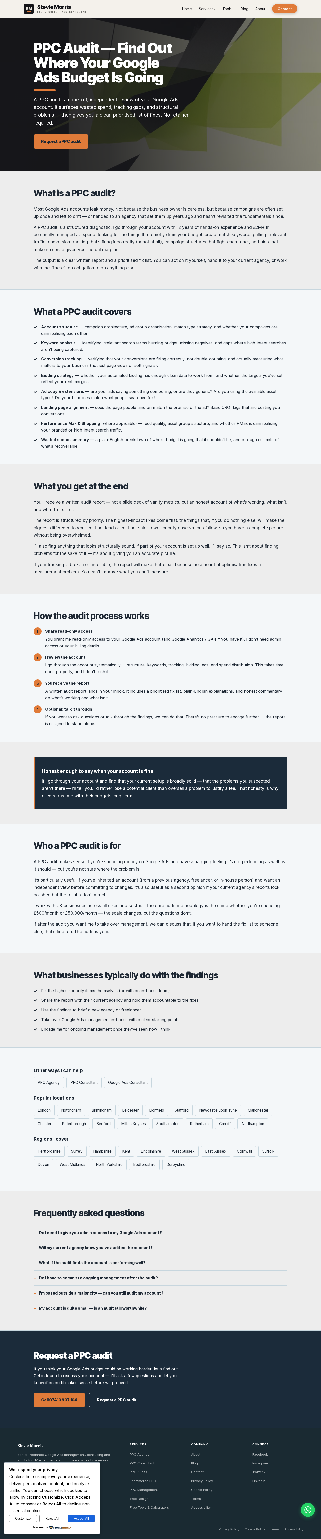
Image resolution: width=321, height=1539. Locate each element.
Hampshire (102, 1151)
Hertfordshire (49, 1151)
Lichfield (156, 1110)
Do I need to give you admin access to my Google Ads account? (100, 1232)
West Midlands (72, 1164)
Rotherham (199, 1123)
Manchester (258, 1110)
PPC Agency (49, 1082)
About (260, 9)
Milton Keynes (133, 1123)
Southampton (167, 1123)
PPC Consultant (84, 1082)
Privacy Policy (202, 1481)
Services (206, 9)
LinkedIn (258, 1481)
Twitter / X (260, 1472)
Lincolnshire (151, 1151)
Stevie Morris (30, 1445)
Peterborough (74, 1123)
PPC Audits (138, 1472)
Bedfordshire (144, 1164)
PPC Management (144, 1490)
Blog (244, 9)
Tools (227, 9)
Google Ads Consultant (128, 1082)
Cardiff (225, 1123)
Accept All (81, 1518)
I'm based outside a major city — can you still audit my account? (101, 1293)
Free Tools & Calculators (149, 1507)
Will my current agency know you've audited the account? (96, 1247)
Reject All (52, 1518)
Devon (43, 1164)
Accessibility (201, 1507)
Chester (44, 1123)
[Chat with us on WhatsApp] (308, 1510)
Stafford (182, 1110)
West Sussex (183, 1151)
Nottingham (71, 1110)
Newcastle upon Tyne (218, 1110)
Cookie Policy (201, 1490)
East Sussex (215, 1151)
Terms (196, 1499)
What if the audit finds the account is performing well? (92, 1262)
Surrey (77, 1151)
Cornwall (244, 1151)
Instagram (260, 1463)
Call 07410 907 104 (59, 1399)
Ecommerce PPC (143, 1481)
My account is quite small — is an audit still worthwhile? (93, 1308)
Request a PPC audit (61, 141)
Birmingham (102, 1110)
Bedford (103, 1123)
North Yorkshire (109, 1164)
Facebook (260, 1454)
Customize (23, 1518)
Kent (126, 1151)
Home (187, 9)
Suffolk (268, 1151)
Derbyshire (175, 1164)
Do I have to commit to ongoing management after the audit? (98, 1277)
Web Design (139, 1499)
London (44, 1110)
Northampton (253, 1123)
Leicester (130, 1110)
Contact (285, 9)
